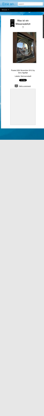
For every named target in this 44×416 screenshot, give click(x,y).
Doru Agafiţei (23, 72)
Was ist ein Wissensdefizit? (22, 24)
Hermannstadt (26, 76)
